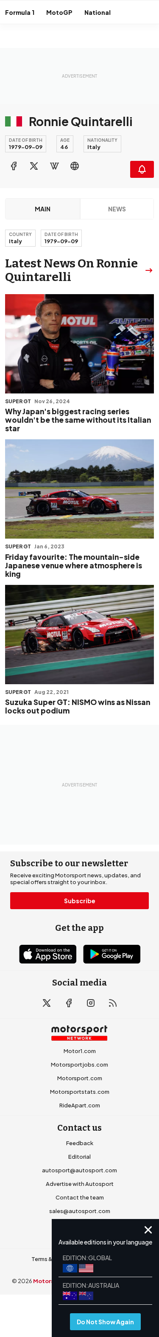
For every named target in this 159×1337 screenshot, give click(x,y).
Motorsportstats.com (79, 1091)
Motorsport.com (79, 1078)
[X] (33, 165)
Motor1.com (80, 1051)
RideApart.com (79, 1105)
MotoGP (59, 12)
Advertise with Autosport (80, 1183)
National (97, 12)
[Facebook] (13, 165)
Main (42, 209)
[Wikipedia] (54, 165)
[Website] (74, 165)
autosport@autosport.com (79, 1170)
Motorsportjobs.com (79, 1064)
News (117, 209)
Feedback (79, 1143)
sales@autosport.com (79, 1211)
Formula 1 (19, 12)
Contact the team (80, 1197)
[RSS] (112, 1002)
